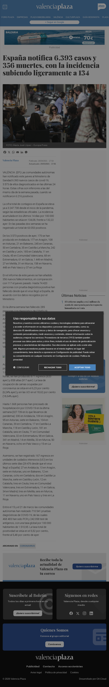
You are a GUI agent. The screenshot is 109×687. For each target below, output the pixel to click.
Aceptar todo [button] (82, 367)
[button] (21, 367)
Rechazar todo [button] (53, 367)
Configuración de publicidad (69, 352)
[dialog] (54, 343)
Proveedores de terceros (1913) (60, 337)
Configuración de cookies (67, 356)
